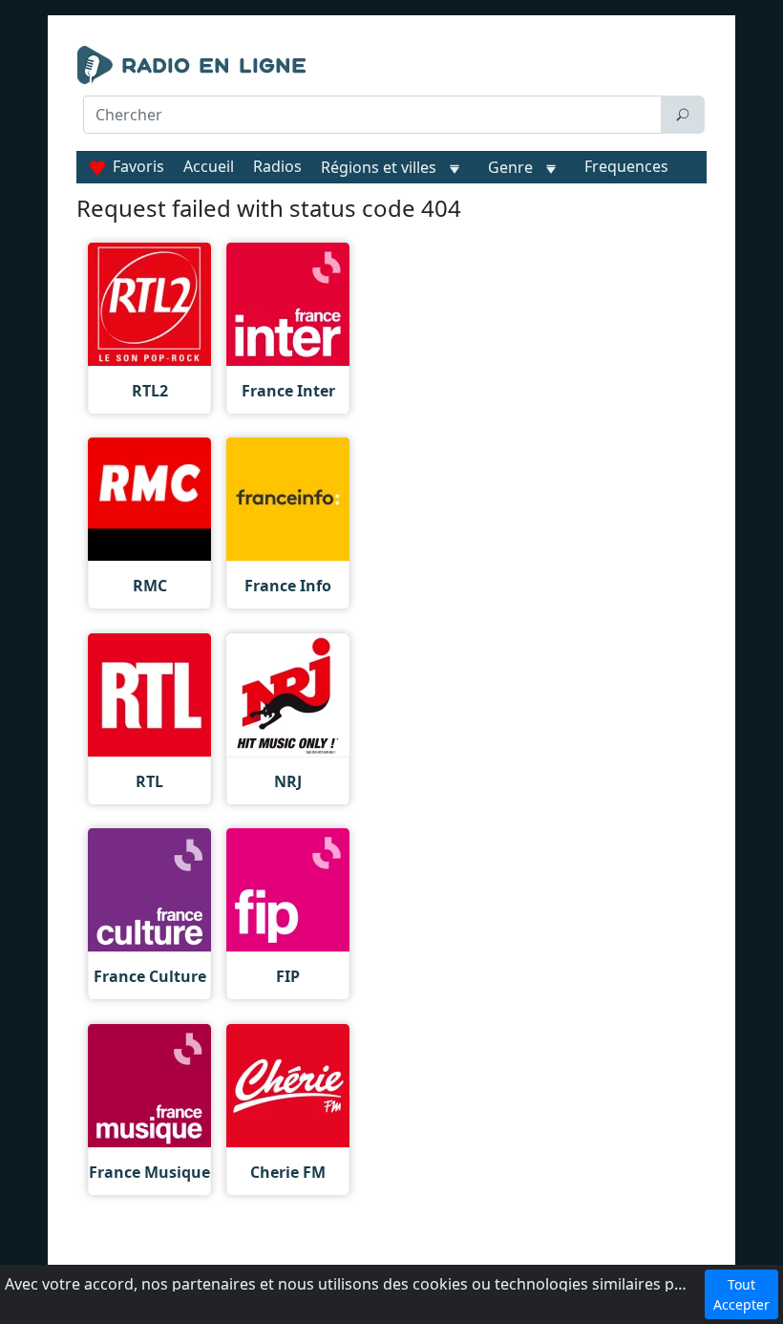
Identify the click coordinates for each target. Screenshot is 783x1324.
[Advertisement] (391, 183)
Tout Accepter (741, 1294)
